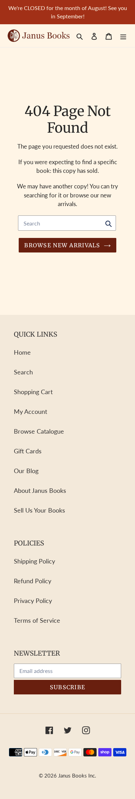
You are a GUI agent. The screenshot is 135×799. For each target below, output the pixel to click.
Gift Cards (28, 451)
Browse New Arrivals (62, 245)
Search (23, 372)
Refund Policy (32, 581)
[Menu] (123, 35)
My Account (30, 411)
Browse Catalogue (39, 431)
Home (22, 352)
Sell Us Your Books (39, 510)
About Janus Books (40, 490)
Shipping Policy (34, 561)
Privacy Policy (33, 600)
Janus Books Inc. (77, 775)
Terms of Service (37, 620)
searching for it (43, 195)
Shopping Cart (33, 392)
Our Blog (26, 470)
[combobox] (67, 223)
